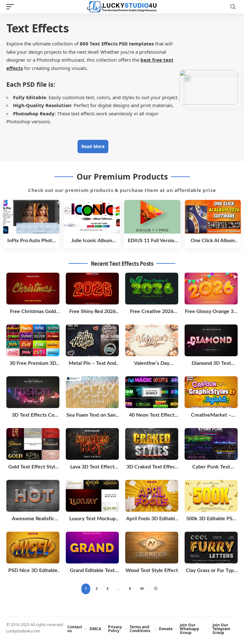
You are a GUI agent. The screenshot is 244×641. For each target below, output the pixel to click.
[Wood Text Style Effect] (151, 547)
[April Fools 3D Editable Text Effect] (151, 496)
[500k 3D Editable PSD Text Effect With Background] (211, 496)
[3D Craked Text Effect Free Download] (151, 444)
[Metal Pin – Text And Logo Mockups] (92, 340)
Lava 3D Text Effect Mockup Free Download (92, 467)
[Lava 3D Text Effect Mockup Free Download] (92, 444)
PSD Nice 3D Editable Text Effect (33, 571)
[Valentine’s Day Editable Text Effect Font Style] (151, 340)
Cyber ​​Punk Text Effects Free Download (211, 467)
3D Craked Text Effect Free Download (151, 467)
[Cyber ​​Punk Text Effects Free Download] (211, 444)
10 (142, 588)
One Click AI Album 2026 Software (213, 241)
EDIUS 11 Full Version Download (152, 241)
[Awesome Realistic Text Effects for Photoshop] (32, 496)
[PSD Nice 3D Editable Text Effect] (32, 547)
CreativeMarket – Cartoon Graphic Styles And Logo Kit (211, 416)
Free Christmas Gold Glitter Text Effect (33, 312)
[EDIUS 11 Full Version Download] (152, 217)
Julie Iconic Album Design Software (91, 241)
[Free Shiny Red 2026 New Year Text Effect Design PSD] (92, 288)
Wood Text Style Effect (151, 570)
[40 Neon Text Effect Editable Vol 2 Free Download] (151, 392)
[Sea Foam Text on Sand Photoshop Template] (92, 392)
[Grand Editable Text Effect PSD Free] (92, 547)
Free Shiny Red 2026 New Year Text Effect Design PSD (92, 312)
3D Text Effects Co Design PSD (33, 416)
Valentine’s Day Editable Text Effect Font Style (152, 364)
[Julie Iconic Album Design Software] (92, 217)
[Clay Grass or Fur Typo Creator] (211, 547)
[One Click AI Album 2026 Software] (213, 217)
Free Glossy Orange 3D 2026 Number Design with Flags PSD (211, 312)
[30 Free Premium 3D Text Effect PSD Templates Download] (32, 340)
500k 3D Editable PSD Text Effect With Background (211, 519)
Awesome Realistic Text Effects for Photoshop (33, 519)
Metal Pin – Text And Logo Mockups (92, 364)
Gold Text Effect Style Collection (33, 467)
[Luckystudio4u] (122, 7)
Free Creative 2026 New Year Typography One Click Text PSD (151, 312)
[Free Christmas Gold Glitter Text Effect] (32, 288)
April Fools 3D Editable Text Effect (152, 519)
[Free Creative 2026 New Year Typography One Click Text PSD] (151, 288)
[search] (233, 6)
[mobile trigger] (11, 6)
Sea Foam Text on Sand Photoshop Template (92, 416)
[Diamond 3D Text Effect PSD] (211, 340)
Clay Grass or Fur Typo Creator (211, 571)
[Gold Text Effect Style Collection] (32, 444)
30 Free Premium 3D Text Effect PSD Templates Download (33, 364)
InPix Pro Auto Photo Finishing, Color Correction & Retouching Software (31, 241)
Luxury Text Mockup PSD (92, 519)
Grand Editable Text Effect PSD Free (92, 571)
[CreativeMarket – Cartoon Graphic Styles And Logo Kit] (211, 392)
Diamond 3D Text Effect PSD (211, 364)
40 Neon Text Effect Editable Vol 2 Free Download (151, 416)
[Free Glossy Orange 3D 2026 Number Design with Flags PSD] (211, 288)
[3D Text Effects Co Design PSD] (32, 392)
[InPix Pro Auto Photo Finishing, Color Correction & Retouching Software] (31, 217)
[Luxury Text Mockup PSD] (92, 496)
